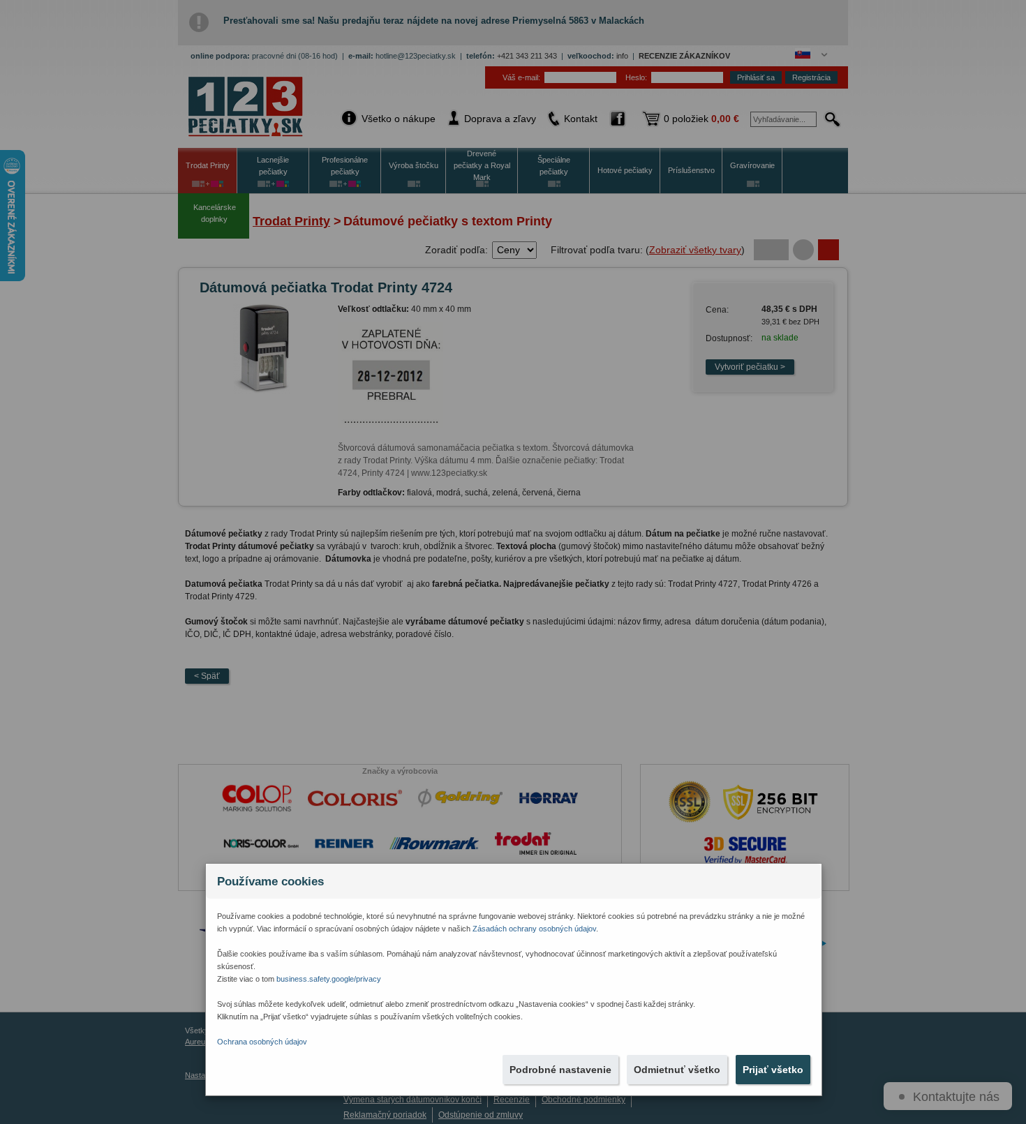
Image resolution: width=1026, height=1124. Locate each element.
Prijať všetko (773, 1069)
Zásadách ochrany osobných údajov (534, 928)
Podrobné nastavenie (560, 1069)
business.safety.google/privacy (328, 979)
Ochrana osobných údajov (262, 1041)
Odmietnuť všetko (677, 1069)
